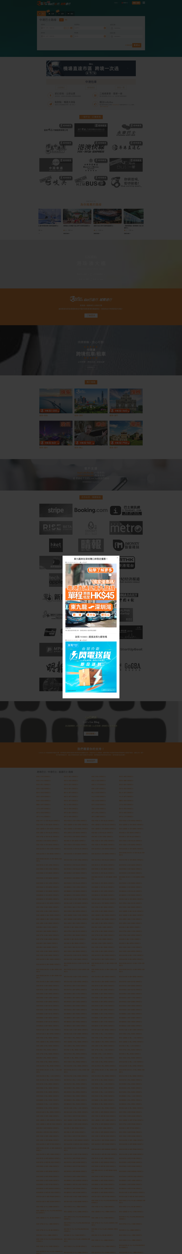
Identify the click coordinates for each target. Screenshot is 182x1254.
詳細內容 (68, 628)
